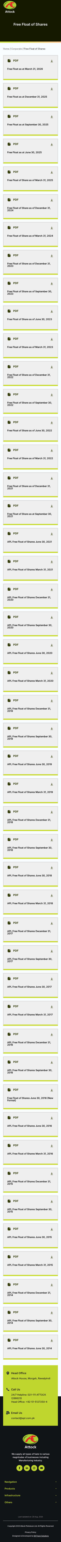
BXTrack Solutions (41, 1536)
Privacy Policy (30, 1532)
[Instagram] (34, 1468)
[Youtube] (41, 1468)
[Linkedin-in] (27, 1468)
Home (6, 48)
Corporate (16, 48)
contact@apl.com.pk (23, 1418)
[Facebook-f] (19, 1468)
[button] (10, 9)
